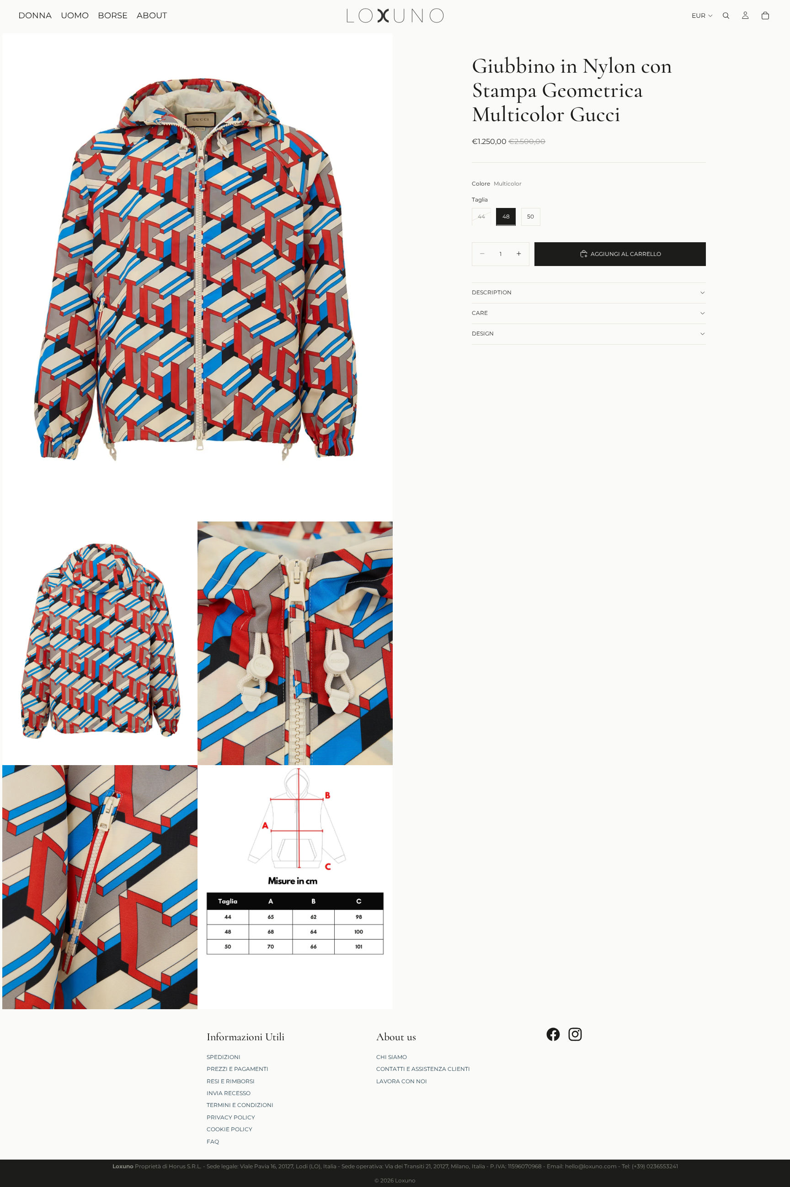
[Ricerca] (726, 15)
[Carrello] (765, 15)
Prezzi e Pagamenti (237, 1068)
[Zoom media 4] (100, 887)
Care (480, 312)
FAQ (213, 1141)
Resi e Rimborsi (231, 1081)
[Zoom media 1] (197, 277)
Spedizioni (223, 1057)
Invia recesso (229, 1093)
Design (483, 333)
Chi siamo (391, 1057)
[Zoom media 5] (295, 887)
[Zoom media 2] (100, 644)
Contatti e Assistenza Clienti (423, 1068)
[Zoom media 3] (295, 644)
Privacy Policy (231, 1117)
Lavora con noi (401, 1081)
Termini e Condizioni (240, 1105)
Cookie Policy (229, 1129)
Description (492, 292)
